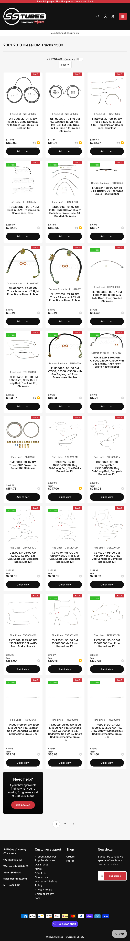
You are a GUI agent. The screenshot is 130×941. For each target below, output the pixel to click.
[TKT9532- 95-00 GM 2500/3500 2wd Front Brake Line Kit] (107, 613)
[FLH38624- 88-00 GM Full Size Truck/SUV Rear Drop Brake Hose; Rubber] (107, 170)
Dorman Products (100, 183)
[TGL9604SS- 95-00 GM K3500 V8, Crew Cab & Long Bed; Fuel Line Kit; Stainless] (23, 350)
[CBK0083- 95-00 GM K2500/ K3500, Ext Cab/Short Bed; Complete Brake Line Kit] (23, 526)
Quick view (65, 496)
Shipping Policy (44, 893)
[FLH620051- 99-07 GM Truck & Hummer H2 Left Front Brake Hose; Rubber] (65, 266)
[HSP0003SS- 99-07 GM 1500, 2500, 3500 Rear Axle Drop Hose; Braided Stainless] (107, 265)
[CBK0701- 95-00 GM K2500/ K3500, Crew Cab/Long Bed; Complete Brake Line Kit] (107, 526)
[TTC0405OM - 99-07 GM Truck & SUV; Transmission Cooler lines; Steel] (23, 180)
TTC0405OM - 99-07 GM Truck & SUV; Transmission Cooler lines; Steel (23, 210)
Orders (70, 856)
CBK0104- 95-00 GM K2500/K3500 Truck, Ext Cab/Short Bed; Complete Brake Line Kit (65, 557)
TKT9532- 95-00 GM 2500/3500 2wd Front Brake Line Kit (107, 643)
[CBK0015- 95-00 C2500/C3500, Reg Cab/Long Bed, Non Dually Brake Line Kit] (65, 435)
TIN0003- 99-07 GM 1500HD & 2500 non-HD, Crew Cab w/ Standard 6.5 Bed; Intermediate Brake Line (107, 731)
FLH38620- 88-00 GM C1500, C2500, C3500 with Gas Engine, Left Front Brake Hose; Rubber (65, 373)
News (38, 868)
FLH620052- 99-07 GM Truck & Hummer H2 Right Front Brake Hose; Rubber (23, 291)
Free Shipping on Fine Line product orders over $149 (65, 1)
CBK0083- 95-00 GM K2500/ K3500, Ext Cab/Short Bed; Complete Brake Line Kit (23, 557)
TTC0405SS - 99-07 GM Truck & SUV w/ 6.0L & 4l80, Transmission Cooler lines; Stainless (107, 123)
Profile (70, 860)
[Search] (98, 16)
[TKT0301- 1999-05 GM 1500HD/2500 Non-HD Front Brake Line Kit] (23, 613)
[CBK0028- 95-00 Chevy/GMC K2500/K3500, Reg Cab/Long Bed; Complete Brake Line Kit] (107, 435)
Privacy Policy (43, 889)
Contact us (41, 877)
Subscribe (115, 875)
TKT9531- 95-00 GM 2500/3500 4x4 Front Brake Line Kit (64, 643)
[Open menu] (123, 16)
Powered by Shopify (74, 937)
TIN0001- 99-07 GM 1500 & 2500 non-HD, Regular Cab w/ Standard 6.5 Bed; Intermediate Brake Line (23, 729)
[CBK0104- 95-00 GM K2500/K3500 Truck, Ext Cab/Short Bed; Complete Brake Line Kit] (65, 526)
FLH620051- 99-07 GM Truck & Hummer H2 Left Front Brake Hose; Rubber (65, 297)
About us (40, 873)
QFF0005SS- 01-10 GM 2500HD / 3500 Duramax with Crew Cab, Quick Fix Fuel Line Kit (23, 123)
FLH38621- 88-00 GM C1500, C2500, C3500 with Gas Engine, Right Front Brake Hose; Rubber (107, 362)
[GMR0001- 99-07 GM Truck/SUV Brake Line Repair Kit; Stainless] (23, 435)
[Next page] (73, 824)
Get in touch (23, 804)
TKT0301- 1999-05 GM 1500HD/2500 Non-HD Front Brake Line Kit (23, 643)
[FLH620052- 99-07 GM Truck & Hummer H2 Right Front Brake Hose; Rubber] (23, 263)
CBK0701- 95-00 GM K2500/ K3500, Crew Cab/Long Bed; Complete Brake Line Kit (107, 557)
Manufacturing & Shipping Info (65, 33)
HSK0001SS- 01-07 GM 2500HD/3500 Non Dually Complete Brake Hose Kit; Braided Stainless (65, 211)
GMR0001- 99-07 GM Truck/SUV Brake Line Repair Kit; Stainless (23, 465)
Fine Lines (15, 113)
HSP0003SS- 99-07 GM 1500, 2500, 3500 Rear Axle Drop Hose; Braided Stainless (107, 296)
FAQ (37, 898)
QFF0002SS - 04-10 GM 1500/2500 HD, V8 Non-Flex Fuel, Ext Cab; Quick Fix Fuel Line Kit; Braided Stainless (65, 125)
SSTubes (58, 937)
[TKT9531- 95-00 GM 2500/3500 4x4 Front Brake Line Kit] (65, 613)
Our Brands (41, 864)
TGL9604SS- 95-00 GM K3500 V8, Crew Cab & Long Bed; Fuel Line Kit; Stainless (23, 381)
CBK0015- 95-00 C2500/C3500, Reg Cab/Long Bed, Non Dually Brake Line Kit (65, 466)
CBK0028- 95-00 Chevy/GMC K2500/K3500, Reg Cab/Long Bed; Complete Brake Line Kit (107, 468)
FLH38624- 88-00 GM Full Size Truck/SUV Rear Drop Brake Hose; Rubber (107, 190)
